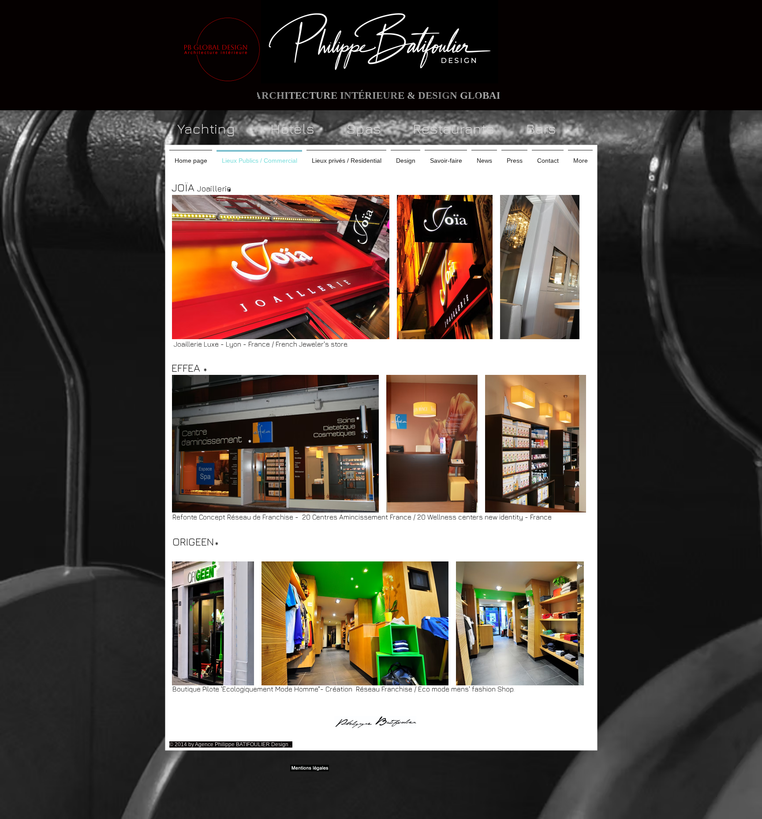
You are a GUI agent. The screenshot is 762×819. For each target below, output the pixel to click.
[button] (281, 267)
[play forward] (568, 267)
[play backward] (183, 267)
